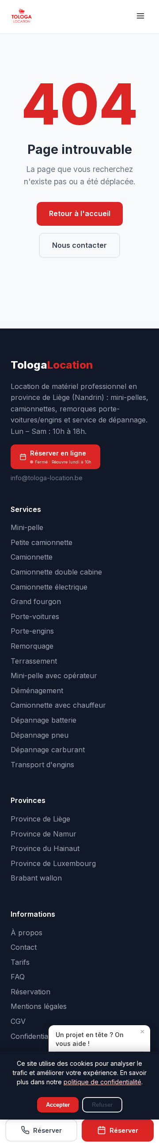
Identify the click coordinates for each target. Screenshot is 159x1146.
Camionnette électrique (49, 586)
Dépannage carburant (48, 749)
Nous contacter (79, 245)
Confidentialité (34, 1036)
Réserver (47, 1130)
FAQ (18, 976)
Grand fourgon (36, 601)
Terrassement (34, 661)
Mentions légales (39, 1006)
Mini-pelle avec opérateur (54, 675)
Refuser (102, 1104)
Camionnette (32, 556)
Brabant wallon (36, 877)
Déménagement (37, 690)
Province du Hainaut (45, 848)
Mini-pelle (27, 527)
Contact (24, 947)
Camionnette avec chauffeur (58, 705)
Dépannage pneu (39, 735)
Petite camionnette (41, 542)
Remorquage (32, 646)
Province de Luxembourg (53, 863)
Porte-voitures (35, 616)
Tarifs (20, 962)
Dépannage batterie (43, 720)
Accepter (58, 1104)
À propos (26, 932)
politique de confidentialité (102, 1082)
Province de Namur (43, 833)
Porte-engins (32, 631)
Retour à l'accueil (79, 213)
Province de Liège (40, 818)
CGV (18, 1021)
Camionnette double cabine (56, 571)
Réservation (30, 991)
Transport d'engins (42, 764)
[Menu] (140, 16)
